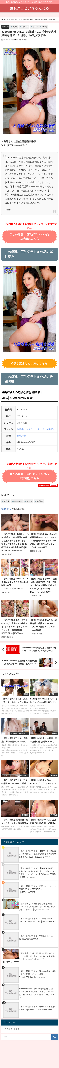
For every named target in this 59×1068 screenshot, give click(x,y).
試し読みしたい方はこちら (31, 363)
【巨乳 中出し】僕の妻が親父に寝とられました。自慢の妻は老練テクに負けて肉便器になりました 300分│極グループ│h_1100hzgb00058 (29, 957)
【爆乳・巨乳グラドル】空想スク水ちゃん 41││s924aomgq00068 (36, 937)
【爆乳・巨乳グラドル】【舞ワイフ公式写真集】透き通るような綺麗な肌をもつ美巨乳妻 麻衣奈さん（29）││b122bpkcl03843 (37, 854)
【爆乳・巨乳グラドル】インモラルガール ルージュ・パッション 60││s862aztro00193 (37, 920)
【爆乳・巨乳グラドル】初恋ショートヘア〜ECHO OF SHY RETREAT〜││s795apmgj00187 (37, 889)
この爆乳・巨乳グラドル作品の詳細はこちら (30, 236)
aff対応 (44, 27)
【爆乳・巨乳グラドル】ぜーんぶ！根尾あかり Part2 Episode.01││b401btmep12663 (37, 1008)
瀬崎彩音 (5, 26)
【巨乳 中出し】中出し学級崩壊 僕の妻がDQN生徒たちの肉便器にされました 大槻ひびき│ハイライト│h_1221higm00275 (37, 906)
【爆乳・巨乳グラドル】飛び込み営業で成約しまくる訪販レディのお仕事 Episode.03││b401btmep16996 (37, 974)
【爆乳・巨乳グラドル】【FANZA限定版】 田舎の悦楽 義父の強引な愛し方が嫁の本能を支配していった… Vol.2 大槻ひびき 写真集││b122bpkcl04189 (37, 872)
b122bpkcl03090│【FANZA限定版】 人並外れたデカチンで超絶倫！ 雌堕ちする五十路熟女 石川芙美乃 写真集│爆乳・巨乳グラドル (37, 993)
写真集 (15, 27)
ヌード (35, 27)
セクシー (25, 27)
